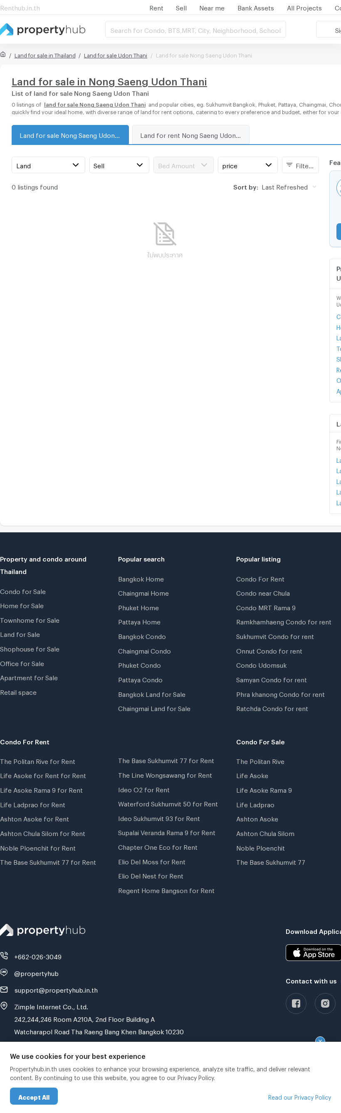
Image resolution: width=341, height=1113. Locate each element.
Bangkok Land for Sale (151, 693)
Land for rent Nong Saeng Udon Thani (194, 134)
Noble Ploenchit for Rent (38, 846)
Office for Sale (22, 662)
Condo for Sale (23, 590)
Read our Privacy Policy (299, 1096)
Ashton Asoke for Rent (34, 817)
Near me (212, 6)
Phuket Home (138, 606)
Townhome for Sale (29, 618)
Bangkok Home (141, 577)
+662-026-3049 (38, 955)
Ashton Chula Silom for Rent (42, 832)
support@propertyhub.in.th (56, 988)
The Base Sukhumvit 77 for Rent (48, 860)
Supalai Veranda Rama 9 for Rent (166, 831)
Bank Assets (255, 6)
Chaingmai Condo (144, 649)
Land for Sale (20, 633)
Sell (181, 6)
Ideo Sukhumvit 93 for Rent (159, 817)
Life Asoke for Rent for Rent (43, 774)
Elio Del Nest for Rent (150, 874)
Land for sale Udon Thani (115, 54)
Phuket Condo (139, 663)
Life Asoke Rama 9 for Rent (41, 788)
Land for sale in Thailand (45, 54)
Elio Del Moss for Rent (151, 860)
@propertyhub (36, 972)
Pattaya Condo (140, 678)
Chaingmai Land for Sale (154, 707)
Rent (156, 6)
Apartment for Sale (29, 676)
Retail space (18, 691)
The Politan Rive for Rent (37, 760)
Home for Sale (22, 604)
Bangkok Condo (142, 635)
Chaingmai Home (143, 591)
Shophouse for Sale (29, 647)
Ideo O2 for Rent (144, 788)
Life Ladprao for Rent (32, 803)
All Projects (304, 6)
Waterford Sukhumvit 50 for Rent (168, 802)
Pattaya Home (139, 620)
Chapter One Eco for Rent (158, 845)
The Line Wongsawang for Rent (165, 773)
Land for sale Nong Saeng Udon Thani (74, 134)
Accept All (33, 1096)
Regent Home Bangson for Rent (166, 889)
